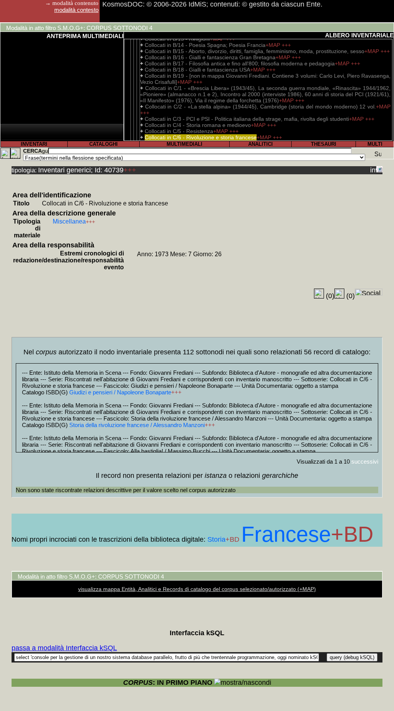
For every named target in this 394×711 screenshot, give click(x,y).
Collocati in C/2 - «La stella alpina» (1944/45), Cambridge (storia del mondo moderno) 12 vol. (260, 106)
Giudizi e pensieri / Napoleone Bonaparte (120, 392)
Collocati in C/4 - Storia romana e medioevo (198, 125)
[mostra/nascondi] (242, 683)
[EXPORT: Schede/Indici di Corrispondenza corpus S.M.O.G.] (379, 169)
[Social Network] (368, 292)
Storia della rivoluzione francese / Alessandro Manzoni (137, 425)
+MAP (273, 45)
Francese (286, 534)
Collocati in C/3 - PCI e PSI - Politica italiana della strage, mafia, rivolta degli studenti (247, 119)
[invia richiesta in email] (373, 169)
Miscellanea (69, 221)
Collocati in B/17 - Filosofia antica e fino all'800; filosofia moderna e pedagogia (240, 63)
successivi (364, 461)
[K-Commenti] (339, 294)
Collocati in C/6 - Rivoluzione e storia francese (201, 137)
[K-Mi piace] (319, 294)
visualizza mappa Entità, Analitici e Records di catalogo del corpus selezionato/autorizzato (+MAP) (197, 589)
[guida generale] (15, 153)
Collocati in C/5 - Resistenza (179, 131)
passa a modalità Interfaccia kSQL (64, 648)
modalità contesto (76, 10)
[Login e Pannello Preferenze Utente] (5, 153)
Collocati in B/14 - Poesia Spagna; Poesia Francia (205, 45)
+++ (286, 45)
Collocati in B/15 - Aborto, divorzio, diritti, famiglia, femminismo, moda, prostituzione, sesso (254, 51)
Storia (216, 539)
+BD (233, 539)
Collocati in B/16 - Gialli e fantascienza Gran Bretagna (210, 57)
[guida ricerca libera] (45, 151)
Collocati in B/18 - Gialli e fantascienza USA (197, 70)
